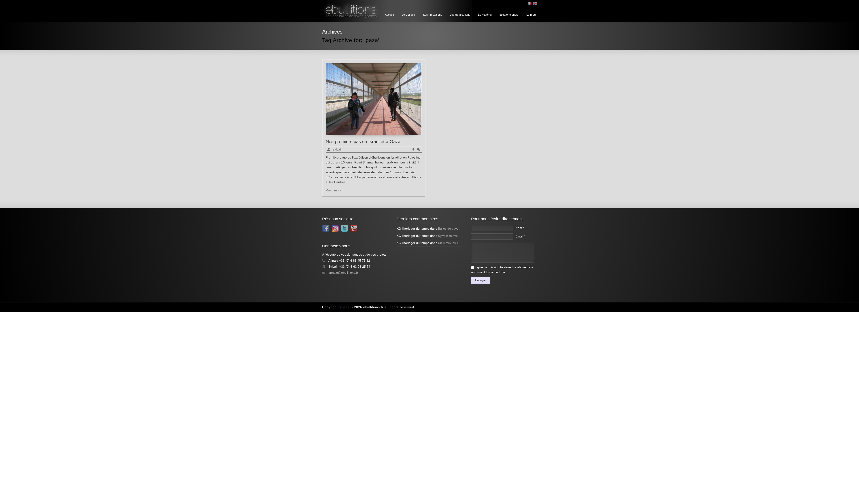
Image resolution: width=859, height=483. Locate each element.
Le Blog (531, 14)
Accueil (389, 14)
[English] (535, 3)
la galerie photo (509, 14)
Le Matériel (485, 14)
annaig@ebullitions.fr (343, 272)
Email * (520, 236)
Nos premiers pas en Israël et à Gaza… (365, 141)
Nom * (519, 228)
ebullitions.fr (373, 307)
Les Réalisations (460, 14)
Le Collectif (408, 14)
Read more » (335, 190)
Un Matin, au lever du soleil (457, 243)
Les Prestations (432, 14)
